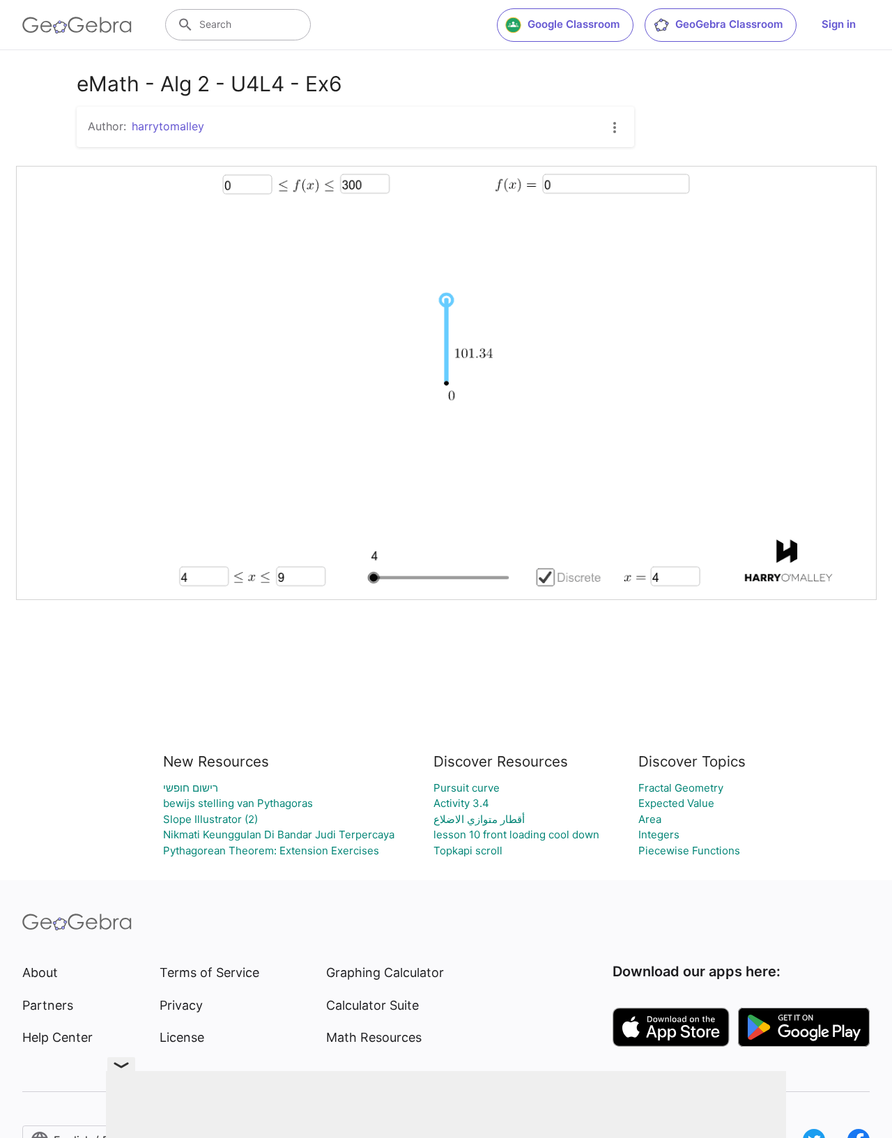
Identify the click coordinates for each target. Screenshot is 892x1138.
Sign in (839, 24)
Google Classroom (574, 24)
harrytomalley (168, 126)
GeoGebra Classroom (729, 24)
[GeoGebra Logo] (77, 25)
